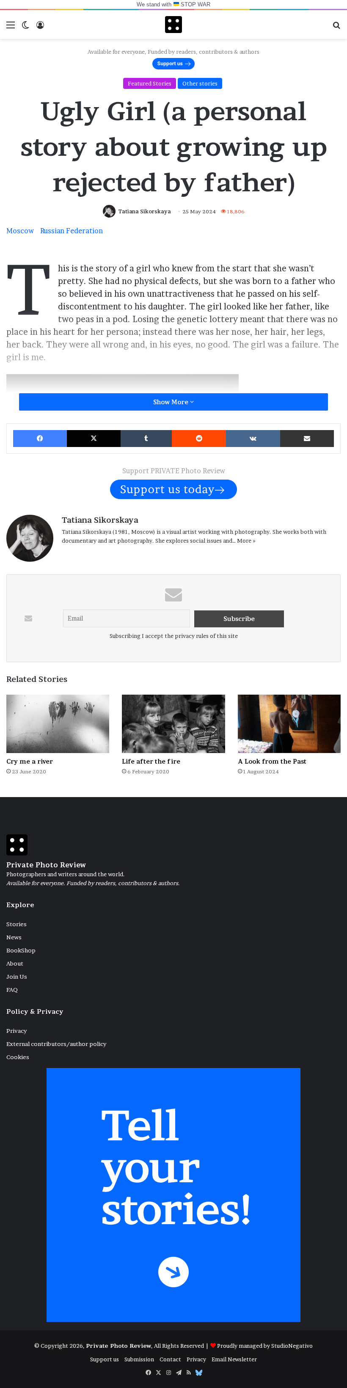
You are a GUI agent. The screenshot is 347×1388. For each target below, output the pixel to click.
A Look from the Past (272, 761)
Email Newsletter (234, 1359)
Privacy (16, 1030)
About (14, 963)
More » (246, 540)
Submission (139, 1359)
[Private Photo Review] (173, 24)
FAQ (12, 989)
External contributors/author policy (56, 1043)
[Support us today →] (173, 488)
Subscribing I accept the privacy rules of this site (174, 635)
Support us (104, 1359)
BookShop (21, 950)
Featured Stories (149, 83)
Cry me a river (29, 761)
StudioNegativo (292, 1345)
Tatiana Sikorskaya (144, 211)
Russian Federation (71, 230)
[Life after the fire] (173, 724)
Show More (171, 402)
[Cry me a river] (57, 724)
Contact (170, 1359)
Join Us (16, 976)
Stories (16, 924)
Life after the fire (151, 761)
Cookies (17, 1057)
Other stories (200, 83)
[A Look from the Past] (289, 724)
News (14, 937)
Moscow (20, 230)
